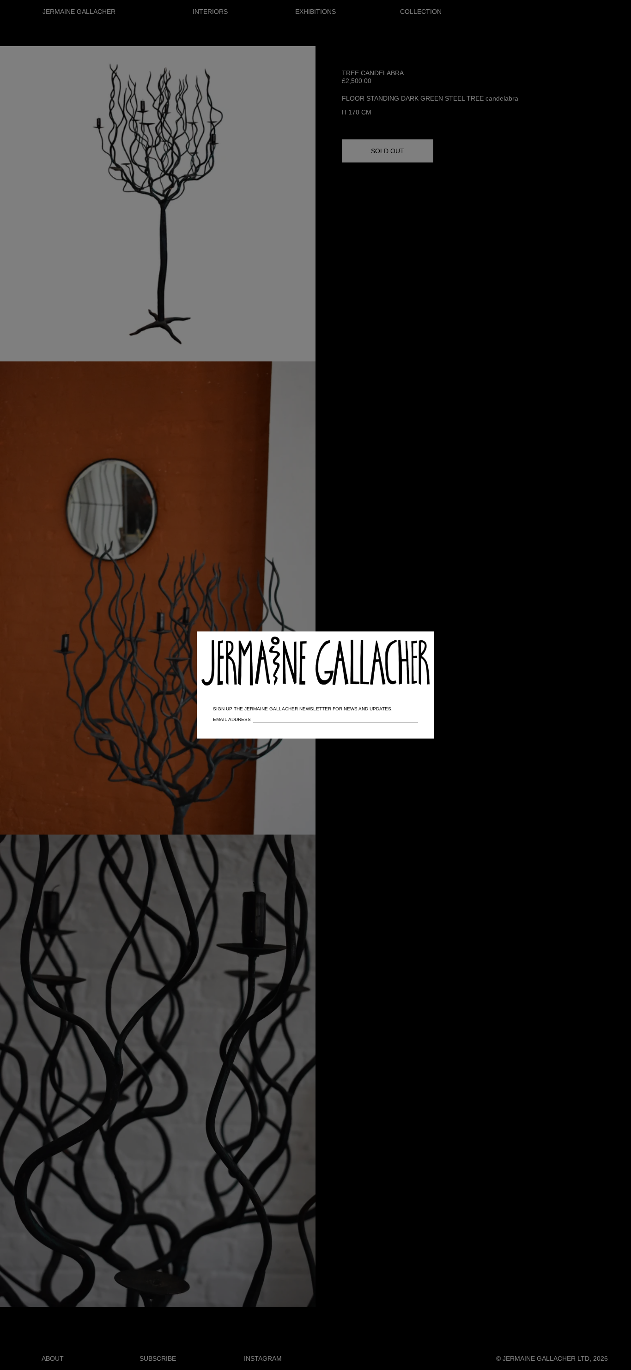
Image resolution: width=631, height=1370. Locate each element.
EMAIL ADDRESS (232, 719)
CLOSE (414, 643)
